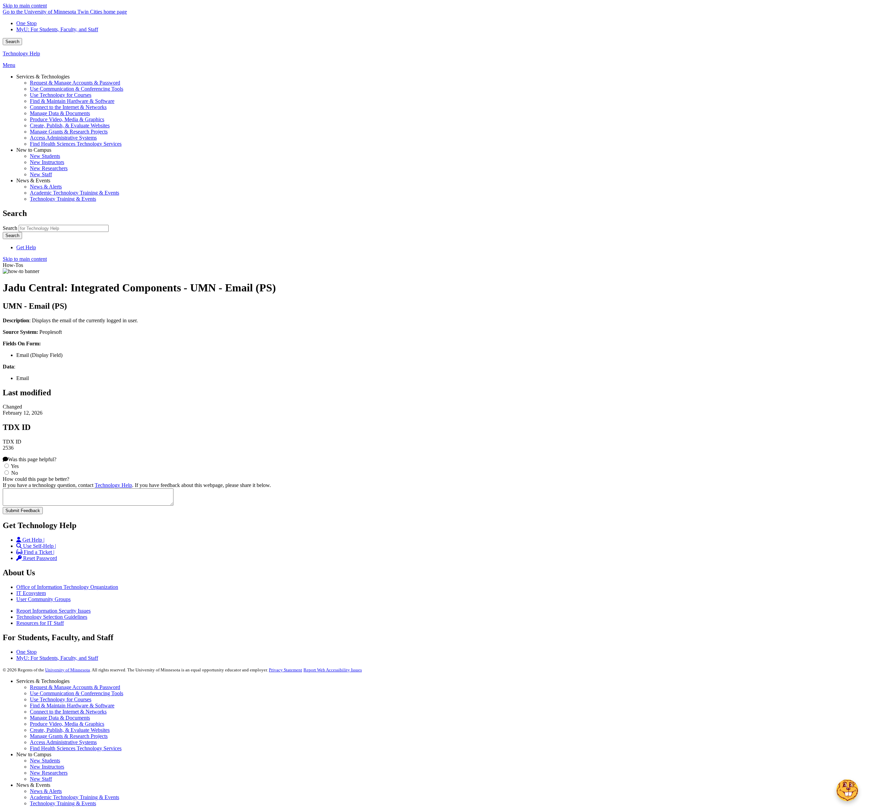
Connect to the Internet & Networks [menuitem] (68, 107)
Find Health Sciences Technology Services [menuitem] (76, 144)
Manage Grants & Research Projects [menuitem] (69, 131)
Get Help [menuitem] (26, 247)
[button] (847, 790)
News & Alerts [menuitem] (46, 187)
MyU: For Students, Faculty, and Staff (57, 29)
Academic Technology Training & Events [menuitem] (74, 193)
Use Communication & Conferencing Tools (76, 693)
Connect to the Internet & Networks (68, 712)
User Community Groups (43, 599)
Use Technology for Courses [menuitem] (60, 95)
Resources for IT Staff (40, 623)
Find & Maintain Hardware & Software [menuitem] (72, 101)
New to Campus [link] (33, 150)
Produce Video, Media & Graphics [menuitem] (67, 119)
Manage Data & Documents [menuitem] (60, 113)
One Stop (26, 23)
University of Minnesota (67, 669)
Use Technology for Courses (60, 699)
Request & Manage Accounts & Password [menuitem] (75, 83)
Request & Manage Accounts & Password (75, 687)
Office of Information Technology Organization (67, 587)
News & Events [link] (33, 180)
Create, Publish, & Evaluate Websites (70, 730)
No (14, 473)
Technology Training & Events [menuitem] (63, 199)
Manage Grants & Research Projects (69, 736)
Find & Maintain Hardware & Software (72, 705)
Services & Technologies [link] (43, 76)
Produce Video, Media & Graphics (67, 724)
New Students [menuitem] (45, 156)
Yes (15, 466)
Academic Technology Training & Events (74, 797)
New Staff (41, 779)
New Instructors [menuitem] (47, 162)
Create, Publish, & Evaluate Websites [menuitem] (70, 125)
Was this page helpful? (32, 459)
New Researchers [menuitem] (49, 168)
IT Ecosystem (31, 593)
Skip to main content (25, 5)
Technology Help (21, 53)
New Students (45, 760)
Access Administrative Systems (63, 742)
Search (12, 41)
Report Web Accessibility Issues (332, 669)
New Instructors (47, 767)
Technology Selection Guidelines (51, 617)
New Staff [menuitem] (41, 174)
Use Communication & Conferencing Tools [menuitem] (76, 89)
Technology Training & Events (63, 803)
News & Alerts (46, 791)
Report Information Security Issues (53, 611)
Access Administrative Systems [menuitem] (63, 138)
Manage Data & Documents (60, 718)
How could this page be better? (36, 479)
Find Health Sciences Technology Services (76, 748)
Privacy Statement (285, 669)
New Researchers (49, 773)
